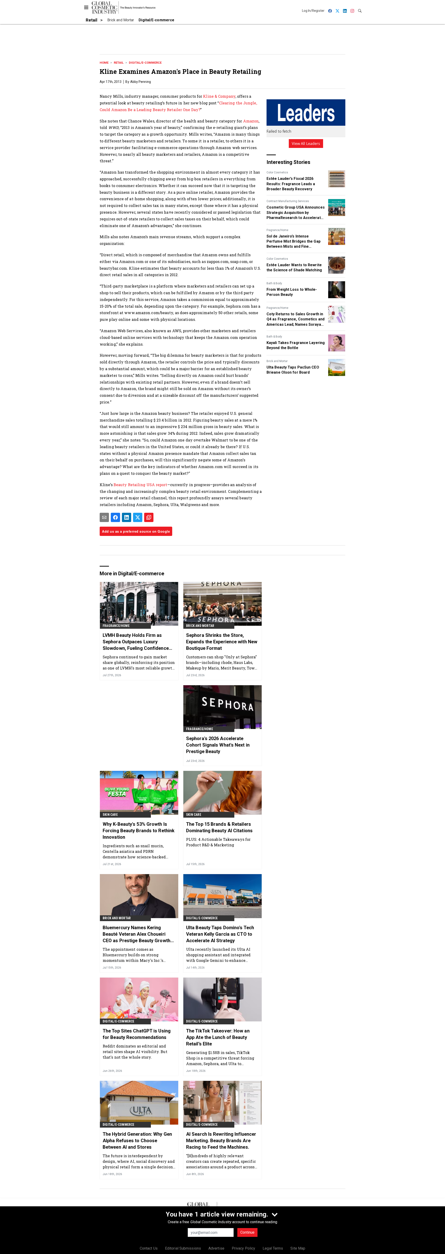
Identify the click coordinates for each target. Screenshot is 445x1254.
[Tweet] (137, 517)
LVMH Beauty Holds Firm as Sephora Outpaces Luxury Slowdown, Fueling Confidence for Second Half (136, 641)
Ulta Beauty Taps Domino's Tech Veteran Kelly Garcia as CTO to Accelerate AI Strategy (220, 934)
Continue (247, 1232)
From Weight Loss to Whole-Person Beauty (292, 292)
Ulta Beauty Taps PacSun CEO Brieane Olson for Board (293, 370)
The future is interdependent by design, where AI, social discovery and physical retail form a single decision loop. (139, 1161)
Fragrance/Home (277, 230)
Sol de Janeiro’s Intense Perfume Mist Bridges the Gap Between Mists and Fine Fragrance (294, 241)
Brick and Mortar (277, 361)
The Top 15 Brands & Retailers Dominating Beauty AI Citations (219, 827)
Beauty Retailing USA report (140, 484)
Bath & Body (274, 283)
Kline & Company (219, 96)
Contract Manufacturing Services (288, 201)
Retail (119, 62)
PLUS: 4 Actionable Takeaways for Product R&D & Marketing (218, 842)
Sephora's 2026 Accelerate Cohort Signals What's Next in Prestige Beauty (218, 745)
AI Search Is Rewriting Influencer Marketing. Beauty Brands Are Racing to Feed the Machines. (221, 1140)
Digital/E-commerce (145, 62)
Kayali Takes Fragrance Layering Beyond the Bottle (296, 345)
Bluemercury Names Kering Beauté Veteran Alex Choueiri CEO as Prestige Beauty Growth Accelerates (136, 934)
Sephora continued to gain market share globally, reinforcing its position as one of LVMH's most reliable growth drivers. (139, 662)
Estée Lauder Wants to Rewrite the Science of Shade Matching (294, 267)
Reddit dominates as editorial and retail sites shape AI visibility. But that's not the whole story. (135, 1052)
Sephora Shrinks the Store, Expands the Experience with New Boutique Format (221, 641)
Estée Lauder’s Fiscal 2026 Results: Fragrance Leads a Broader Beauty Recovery (291, 183)
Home (104, 62)
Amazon (251, 121)
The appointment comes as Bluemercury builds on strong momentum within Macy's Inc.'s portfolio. (133, 955)
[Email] (104, 517)
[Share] (115, 517)
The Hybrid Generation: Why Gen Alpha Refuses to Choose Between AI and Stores (137, 1140)
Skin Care (110, 814)
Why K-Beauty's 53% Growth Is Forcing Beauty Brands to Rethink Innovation (139, 830)
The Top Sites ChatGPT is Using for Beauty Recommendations (137, 1034)
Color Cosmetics (277, 172)
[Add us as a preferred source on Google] (148, 517)
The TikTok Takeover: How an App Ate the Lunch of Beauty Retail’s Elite (218, 1037)
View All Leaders (306, 143)
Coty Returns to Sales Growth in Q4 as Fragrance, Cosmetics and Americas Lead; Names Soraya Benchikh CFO (295, 319)
